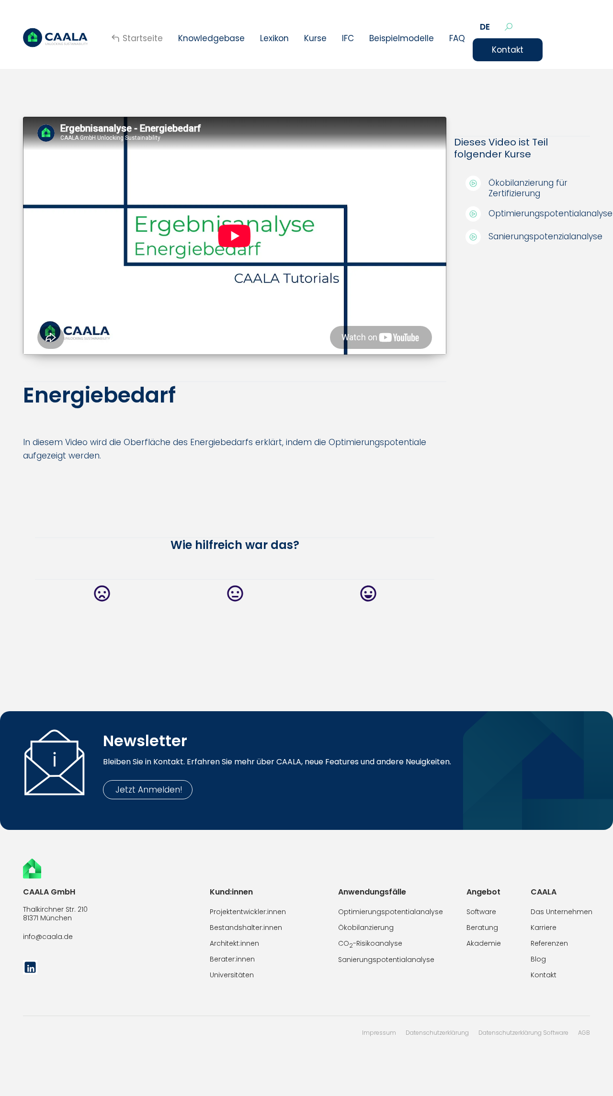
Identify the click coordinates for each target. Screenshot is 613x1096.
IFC (348, 38)
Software (481, 912)
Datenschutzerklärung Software (523, 1033)
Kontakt (507, 50)
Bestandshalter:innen (246, 927)
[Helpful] (367, 594)
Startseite (143, 38)
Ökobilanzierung (366, 927)
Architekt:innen (234, 943)
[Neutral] (234, 594)
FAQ (457, 38)
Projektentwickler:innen (248, 912)
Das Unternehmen (561, 912)
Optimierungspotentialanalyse (390, 912)
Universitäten (232, 975)
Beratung (482, 927)
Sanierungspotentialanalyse (386, 959)
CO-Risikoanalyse (370, 944)
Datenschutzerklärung (437, 1033)
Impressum (379, 1033)
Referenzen (549, 943)
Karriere (543, 927)
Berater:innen (232, 959)
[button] (485, 26)
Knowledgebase (211, 38)
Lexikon (274, 38)
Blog (538, 959)
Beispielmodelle (401, 38)
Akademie (483, 943)
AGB (584, 1033)
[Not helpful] (101, 594)
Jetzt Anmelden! (147, 789)
